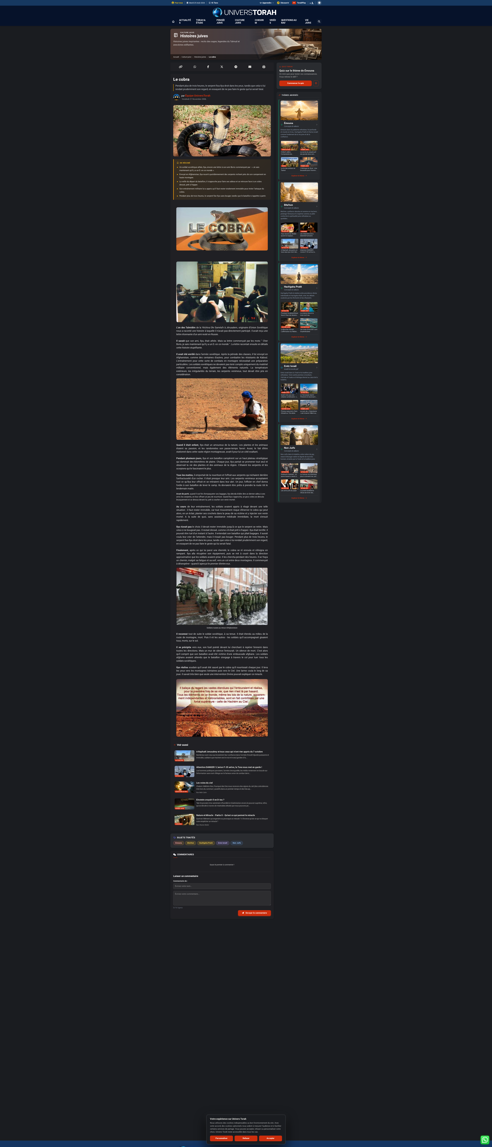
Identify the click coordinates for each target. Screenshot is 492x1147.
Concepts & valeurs (291, 126)
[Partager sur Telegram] (235, 66)
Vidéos (273, 21)
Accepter (270, 1138)
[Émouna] (299, 110)
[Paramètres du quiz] (316, 83)
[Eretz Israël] (299, 353)
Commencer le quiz (295, 83)
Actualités (185, 21)
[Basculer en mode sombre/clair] (319, 3)
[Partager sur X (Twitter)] (221, 66)
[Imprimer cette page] (263, 66)
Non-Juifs (289, 448)
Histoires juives (200, 57)
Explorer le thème (297, 176)
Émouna (288, 123)
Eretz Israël (290, 366)
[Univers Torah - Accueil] (246, 13)
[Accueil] (173, 21)
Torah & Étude (201, 21)
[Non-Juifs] (299, 435)
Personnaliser (222, 1138)
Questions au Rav (289, 21)
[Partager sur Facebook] (208, 66)
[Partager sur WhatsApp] (195, 66)
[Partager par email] (249, 66)
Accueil (176, 57)
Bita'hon (288, 205)
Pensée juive (221, 21)
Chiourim (259, 21)
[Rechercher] (319, 21)
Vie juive (308, 21)
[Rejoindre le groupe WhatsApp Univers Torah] (485, 1140)
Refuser (246, 1138)
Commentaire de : (180, 881)
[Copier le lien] (180, 66)
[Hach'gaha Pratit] (299, 274)
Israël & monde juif (291, 369)
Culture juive (240, 21)
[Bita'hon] (299, 192)
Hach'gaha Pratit (293, 286)
